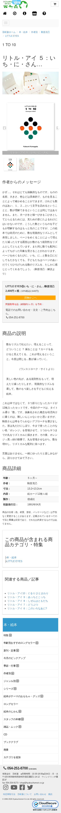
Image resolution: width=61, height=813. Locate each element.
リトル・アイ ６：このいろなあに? (27, 608)
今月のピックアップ (14, 658)
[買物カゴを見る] (55, 4)
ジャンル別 (10, 681)
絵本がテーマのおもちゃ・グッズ (22, 696)
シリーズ (8, 688)
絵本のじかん (11, 711)
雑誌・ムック (11, 726)
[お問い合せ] (44, 13)
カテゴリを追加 (12, 757)
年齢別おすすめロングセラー (19, 643)
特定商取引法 (9, 794)
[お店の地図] (15, 13)
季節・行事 (10, 665)
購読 (50, 794)
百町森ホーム (8, 32)
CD (5, 734)
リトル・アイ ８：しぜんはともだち (27, 601)
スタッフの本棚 (12, 719)
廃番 (6, 749)
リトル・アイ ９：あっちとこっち (26, 597)
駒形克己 (45, 32)
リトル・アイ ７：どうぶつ (22, 604)
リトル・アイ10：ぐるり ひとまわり (27, 593)
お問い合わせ (40, 794)
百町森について (25, 794)
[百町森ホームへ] (5, 13)
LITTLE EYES (12, 36)
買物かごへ (30, 297)
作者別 (34, 32)
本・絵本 (23, 32)
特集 (6, 635)
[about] (34, 13)
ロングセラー (11, 704)
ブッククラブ (11, 742)
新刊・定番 (10, 650)
